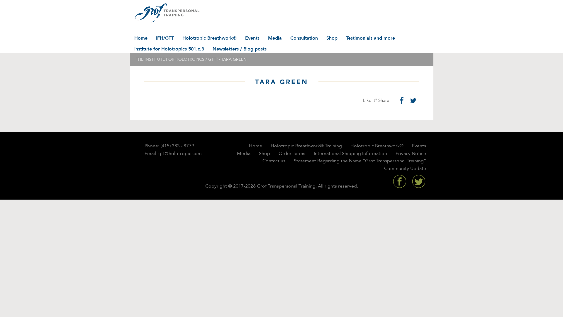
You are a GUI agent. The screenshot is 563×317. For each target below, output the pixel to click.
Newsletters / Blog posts (240, 49)
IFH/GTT (165, 38)
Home (140, 38)
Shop (332, 38)
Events (252, 38)
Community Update (405, 168)
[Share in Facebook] (402, 100)
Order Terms (292, 153)
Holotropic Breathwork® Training (306, 146)
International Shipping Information (350, 153)
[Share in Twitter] (413, 100)
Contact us (273, 161)
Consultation (304, 38)
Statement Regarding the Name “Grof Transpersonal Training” (360, 161)
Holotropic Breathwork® (209, 38)
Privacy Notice (411, 153)
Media (275, 38)
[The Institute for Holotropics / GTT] (166, 13)
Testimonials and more (370, 38)
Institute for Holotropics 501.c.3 (169, 49)
